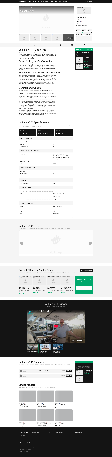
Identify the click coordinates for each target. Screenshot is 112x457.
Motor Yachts (32, 1)
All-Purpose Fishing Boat (81, 25)
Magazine (65, 1)
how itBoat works (82, 38)
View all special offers (86, 270)
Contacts (29, 442)
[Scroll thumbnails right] (72, 38)
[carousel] (46, 23)
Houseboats (54, 1)
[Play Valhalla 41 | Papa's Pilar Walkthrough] (45, 347)
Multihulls (47, 1)
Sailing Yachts (40, 1)
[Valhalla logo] (84, 10)
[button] (46, 19)
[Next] (71, 19)
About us (22, 442)
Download (69, 370)
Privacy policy (30, 449)
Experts (60, 1)
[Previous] (21, 19)
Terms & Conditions (23, 449)
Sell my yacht (84, 288)
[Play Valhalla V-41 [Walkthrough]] (33, 347)
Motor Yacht (79, 17)
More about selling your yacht (84, 290)
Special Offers (88, 1)
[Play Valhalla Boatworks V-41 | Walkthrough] (58, 347)
